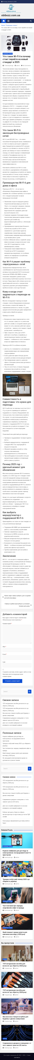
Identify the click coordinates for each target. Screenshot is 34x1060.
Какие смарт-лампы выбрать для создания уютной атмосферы (17, 597)
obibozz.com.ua (10, 15)
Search (29, 691)
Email (5, 654)
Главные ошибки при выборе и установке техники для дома (17, 605)
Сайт (4, 662)
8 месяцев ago (8, 857)
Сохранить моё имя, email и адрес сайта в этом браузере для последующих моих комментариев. (17, 674)
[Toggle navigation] (8, 21)
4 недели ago (8, 1021)
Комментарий (7, 623)
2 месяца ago (8, 1047)
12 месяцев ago (8, 65)
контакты (17, 1057)
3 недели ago (8, 968)
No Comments (27, 65)
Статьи (5, 959)
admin (18, 65)
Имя (4, 646)
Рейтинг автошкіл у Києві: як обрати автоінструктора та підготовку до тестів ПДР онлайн (16, 814)
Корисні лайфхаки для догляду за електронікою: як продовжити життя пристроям (14, 739)
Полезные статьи (7, 53)
